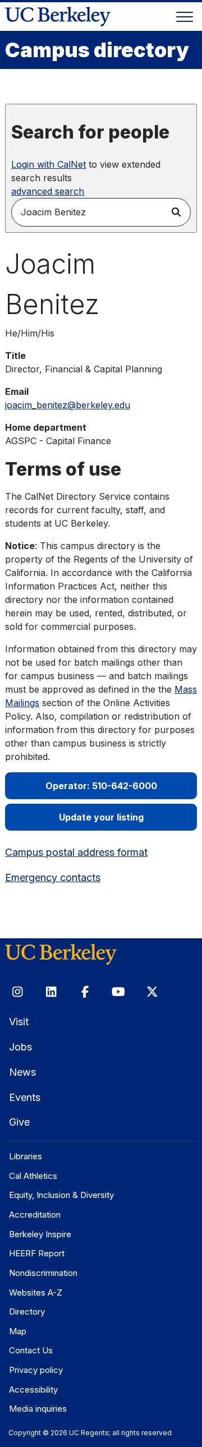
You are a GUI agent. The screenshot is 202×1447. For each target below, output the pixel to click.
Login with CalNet (48, 164)
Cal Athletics (33, 1175)
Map (17, 1331)
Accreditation (35, 1214)
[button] (176, 212)
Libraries (25, 1156)
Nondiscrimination (43, 1273)
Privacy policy (36, 1370)
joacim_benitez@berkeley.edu (67, 405)
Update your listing (101, 817)
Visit (19, 1021)
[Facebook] (84, 991)
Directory (27, 1311)
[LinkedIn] (51, 991)
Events (24, 1097)
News (22, 1072)
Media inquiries (38, 1408)
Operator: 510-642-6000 (101, 785)
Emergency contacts (52, 877)
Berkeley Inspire (40, 1234)
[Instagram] (17, 991)
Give (19, 1122)
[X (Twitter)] (152, 991)
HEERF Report (37, 1253)
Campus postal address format (76, 852)
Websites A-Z (35, 1292)
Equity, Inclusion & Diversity (61, 1195)
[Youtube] (118, 991)
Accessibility (33, 1389)
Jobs (20, 1047)
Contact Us (31, 1350)
